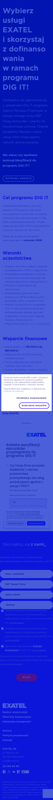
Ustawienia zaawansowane (31, 398)
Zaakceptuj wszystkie (34, 406)
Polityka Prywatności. (14, 391)
